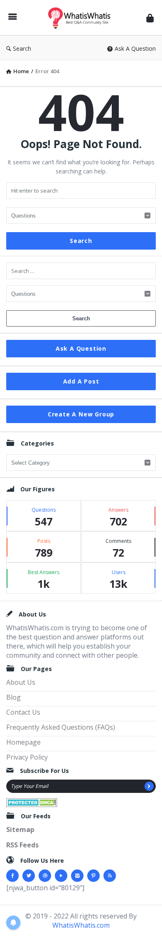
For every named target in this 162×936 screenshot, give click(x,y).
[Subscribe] (149, 786)
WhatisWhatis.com (81, 925)
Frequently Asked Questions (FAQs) (60, 727)
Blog (13, 697)
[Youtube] (61, 875)
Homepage (23, 742)
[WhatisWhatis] (81, 17)
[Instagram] (77, 875)
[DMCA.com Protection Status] (31, 801)
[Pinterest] (93, 875)
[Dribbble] (45, 875)
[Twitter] (28, 875)
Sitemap (20, 829)
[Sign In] (150, 17)
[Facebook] (12, 875)
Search (22, 48)
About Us (20, 682)
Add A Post (81, 381)
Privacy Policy (27, 757)
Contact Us (23, 712)
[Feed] (109, 875)
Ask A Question (135, 48)
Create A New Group (81, 414)
